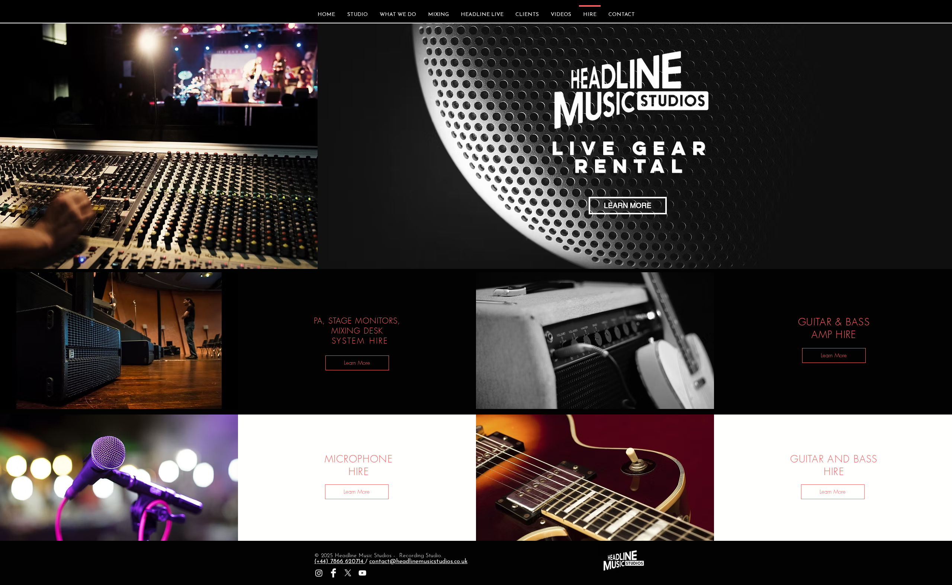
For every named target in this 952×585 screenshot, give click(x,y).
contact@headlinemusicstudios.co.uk (418, 562)
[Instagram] (319, 573)
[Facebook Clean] (333, 573)
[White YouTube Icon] (362, 573)
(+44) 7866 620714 (339, 562)
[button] (357, 362)
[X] (348, 573)
